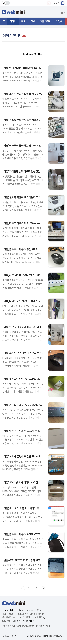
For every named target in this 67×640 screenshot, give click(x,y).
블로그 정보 (8, 636)
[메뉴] (62, 12)
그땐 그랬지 (45, 21)
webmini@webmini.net (23, 621)
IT (3, 21)
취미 (23, 21)
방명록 (59, 21)
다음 (43, 588)
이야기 (13, 21)
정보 (33, 21)
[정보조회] (40, 617)
